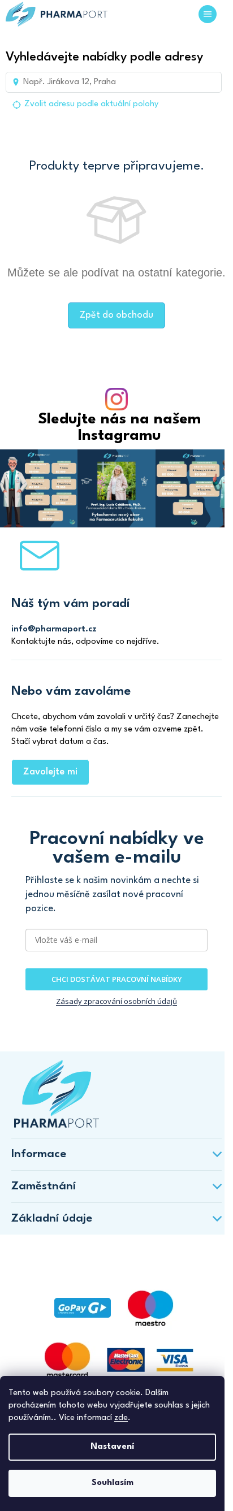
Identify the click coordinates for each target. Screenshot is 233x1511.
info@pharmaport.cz (54, 629)
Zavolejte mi (50, 772)
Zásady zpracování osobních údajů (116, 1001)
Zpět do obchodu (116, 315)
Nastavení (112, 1447)
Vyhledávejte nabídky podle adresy (104, 57)
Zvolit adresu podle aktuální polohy (91, 104)
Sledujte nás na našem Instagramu (119, 427)
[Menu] (207, 14)
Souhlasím (112, 1483)
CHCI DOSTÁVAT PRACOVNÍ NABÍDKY (116, 979)
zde (121, 1418)
